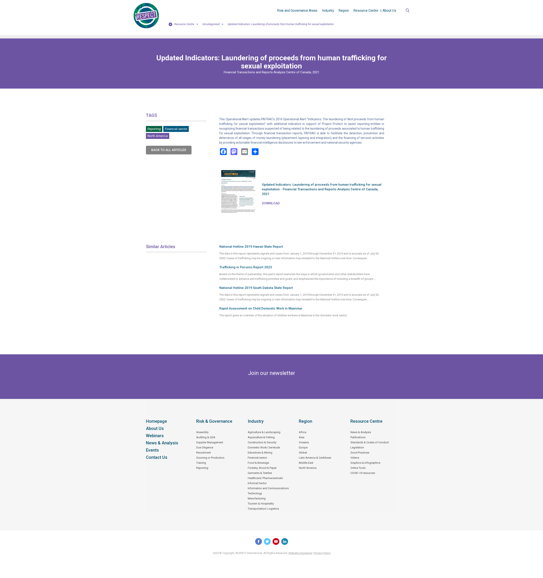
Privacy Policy (322, 553)
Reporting (154, 129)
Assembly (202, 432)
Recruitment (203, 452)
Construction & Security (262, 442)
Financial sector (176, 129)
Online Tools (357, 467)
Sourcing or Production (210, 457)
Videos (354, 457)
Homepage (156, 421)
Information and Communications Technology (268, 491)
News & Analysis (162, 442)
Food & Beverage (258, 462)
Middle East (306, 462)
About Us (389, 10)
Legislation (357, 447)
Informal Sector (257, 483)
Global (303, 452)
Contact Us (156, 457)
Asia (301, 437)
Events (152, 450)
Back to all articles (168, 150)
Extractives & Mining (260, 452)
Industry (328, 10)
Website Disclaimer (300, 553)
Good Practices (359, 452)
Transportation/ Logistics (263, 508)
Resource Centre (365, 10)
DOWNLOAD (271, 203)
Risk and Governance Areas (297, 10)
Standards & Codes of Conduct (369, 442)
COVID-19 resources (362, 473)
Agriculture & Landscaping (264, 432)
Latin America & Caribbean (315, 457)
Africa (302, 432)
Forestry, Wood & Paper (262, 467)
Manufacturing (257, 498)
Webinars (155, 435)
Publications (357, 437)
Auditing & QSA (205, 437)
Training (201, 462)
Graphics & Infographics (365, 462)
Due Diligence (204, 447)
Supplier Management (209, 442)
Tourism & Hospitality (261, 503)
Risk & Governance (214, 421)
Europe (303, 447)
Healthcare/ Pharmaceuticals (265, 478)
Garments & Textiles (260, 473)
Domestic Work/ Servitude (264, 447)
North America (157, 136)
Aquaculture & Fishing (261, 437)
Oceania (304, 442)
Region (344, 10)
